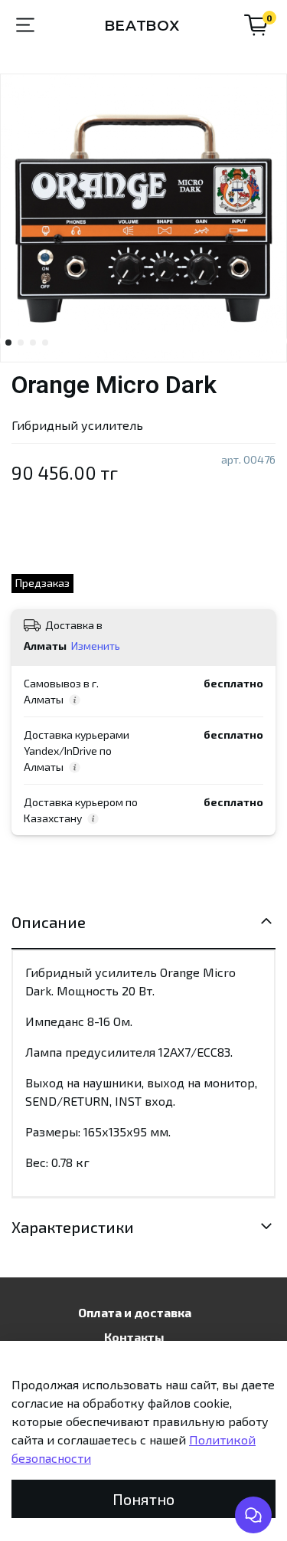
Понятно (143, 1499)
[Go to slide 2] (21, 342)
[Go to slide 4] (45, 342)
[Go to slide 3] (33, 342)
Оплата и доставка (134, 1312)
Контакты (134, 1337)
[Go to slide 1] (8, 342)
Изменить (95, 645)
